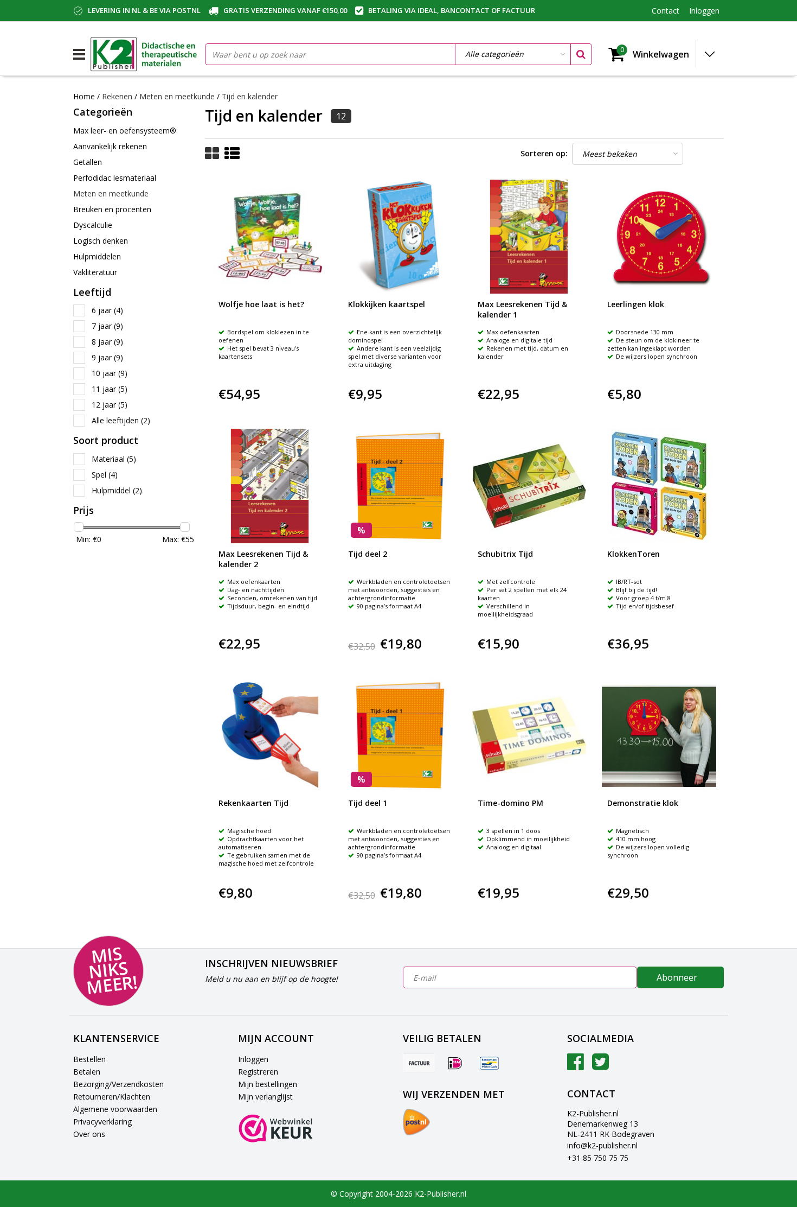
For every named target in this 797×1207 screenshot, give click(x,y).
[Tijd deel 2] (400, 486)
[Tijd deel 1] (400, 735)
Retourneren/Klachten (111, 1096)
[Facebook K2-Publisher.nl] (575, 1065)
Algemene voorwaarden (115, 1109)
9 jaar (107, 357)
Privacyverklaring (102, 1121)
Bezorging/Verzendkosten (118, 1084)
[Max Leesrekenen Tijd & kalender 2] (270, 486)
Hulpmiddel (117, 490)
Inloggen (253, 1059)
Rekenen (117, 96)
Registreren (258, 1071)
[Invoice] (419, 1062)
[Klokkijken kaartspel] (400, 237)
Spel (105, 474)
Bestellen (89, 1059)
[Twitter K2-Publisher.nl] (600, 1065)
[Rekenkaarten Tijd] (270, 735)
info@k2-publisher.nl (602, 1145)
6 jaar (107, 310)
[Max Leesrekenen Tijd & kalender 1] (529, 237)
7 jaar (107, 326)
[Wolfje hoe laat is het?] (270, 237)
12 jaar (109, 404)
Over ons (89, 1134)
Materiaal (114, 459)
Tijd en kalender (250, 96)
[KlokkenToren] (659, 486)
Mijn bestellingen (267, 1084)
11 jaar (109, 389)
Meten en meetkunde (177, 96)
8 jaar (107, 341)
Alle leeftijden (121, 420)
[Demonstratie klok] (659, 735)
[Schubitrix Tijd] (529, 486)
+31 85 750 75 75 (597, 1158)
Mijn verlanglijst (265, 1096)
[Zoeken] (580, 54)
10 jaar (109, 373)
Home (84, 96)
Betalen (86, 1071)
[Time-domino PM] (529, 735)
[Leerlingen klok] (659, 237)
